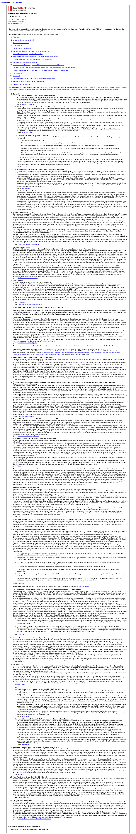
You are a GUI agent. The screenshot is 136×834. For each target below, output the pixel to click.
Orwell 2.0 (16, 76)
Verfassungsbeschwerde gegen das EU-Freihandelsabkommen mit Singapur (38, 65)
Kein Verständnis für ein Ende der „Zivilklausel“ (28, 81)
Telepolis (25, 166)
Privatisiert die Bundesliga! (22, 84)
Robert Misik (26, 209)
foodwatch (21, 583)
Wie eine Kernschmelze (21, 43)
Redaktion (19, 23)
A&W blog (21, 634)
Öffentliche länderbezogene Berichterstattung (28, 54)
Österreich (16, 37)
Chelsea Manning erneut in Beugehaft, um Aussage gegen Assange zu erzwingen (40, 70)
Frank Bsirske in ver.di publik (27, 343)
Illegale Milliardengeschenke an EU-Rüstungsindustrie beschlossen (35, 56)
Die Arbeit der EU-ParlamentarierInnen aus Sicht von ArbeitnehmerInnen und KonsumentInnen (44, 67)
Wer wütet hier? (18, 73)
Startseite (4, 2)
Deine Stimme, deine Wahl (22, 48)
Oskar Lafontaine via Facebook (28, 244)
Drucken (19, 2)
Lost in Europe (27, 132)
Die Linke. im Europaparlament (28, 436)
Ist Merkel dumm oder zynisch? (23, 40)
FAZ (19, 516)
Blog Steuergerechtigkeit (26, 416)
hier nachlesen (84, 586)
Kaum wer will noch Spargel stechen (25, 62)
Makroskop (22, 379)
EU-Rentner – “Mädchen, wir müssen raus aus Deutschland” (33, 59)
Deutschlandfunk (23, 797)
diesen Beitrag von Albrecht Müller (69, 349)
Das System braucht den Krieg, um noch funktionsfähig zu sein (34, 78)
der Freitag (22, 684)
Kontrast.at (26, 188)
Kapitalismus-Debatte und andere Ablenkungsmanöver (31, 51)
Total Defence (17, 45)
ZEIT (19, 466)
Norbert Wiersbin (28, 104)
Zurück (11, 2)
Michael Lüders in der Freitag (28, 278)
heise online (26, 716)
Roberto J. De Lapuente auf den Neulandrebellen (34, 819)
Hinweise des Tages (18, 21)
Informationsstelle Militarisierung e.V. (31, 304)
